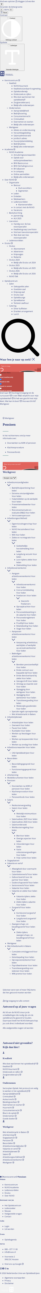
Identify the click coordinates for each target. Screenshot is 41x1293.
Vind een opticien (7, 1)
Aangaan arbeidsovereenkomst (23, 576)
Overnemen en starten (13, 1105)
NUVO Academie (12, 1187)
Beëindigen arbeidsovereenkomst (23, 656)
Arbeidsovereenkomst (16, 568)
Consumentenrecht (11, 1110)
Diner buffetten (20, 308)
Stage (23, 628)
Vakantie (20, 888)
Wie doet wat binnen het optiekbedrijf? (19, 1063)
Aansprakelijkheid (10, 1094)
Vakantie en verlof (15, 863)
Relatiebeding (27, 626)
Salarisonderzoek (19, 824)
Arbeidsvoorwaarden (21, 747)
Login (7, 1226)
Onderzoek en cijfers (12, 1072)
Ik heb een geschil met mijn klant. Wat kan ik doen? (18, 399)
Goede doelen (9, 1118)
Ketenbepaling (23, 957)
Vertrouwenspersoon (21, 515)
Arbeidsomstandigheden (18, 482)
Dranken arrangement (23, 311)
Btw (22, 835)
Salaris (10, 800)
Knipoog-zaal (19, 292)
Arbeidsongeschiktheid (17, 518)
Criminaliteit (8, 1096)
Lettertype (13, 45)
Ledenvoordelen (12, 1190)
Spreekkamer (19, 300)
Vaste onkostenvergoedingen (26, 852)
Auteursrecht (9, 1099)
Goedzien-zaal (20, 289)
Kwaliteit (6, 1066)
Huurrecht (7, 1107)
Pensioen (11, 780)
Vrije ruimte (26, 858)
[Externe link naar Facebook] (3, 1268)
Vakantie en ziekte (24, 891)
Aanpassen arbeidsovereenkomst (23, 634)
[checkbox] (11, 376)
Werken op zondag (25, 744)
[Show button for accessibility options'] (1, 4)
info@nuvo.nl (10, 1252)
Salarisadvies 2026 (24, 822)
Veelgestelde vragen (13, 1213)
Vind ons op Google (13, 1264)
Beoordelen (12, 758)
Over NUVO (9, 1195)
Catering (12, 306)
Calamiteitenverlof (24, 874)
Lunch (16, 314)
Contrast (12, 18)
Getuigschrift (26, 681)
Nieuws (8, 1211)
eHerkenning (12, 775)
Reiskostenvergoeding (21, 805)
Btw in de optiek (10, 1113)
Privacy (8, 1280)
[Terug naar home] (7, 76)
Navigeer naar (8, 478)
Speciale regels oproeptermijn (25, 711)
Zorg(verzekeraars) (11, 1074)
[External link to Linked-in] (8, 1268)
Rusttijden (21, 731)
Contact (8, 1216)
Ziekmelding (26, 565)
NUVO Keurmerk (10, 1069)
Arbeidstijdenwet (14, 717)
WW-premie (22, 973)
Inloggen (21, 1)
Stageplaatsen (13, 860)
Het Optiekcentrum (13, 1205)
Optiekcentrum (11, 281)
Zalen (11, 283)
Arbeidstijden (22, 722)
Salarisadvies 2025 (24, 819)
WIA (18, 535)
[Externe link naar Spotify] (6, 1268)
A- (1, 10)
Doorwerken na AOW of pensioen (21, 443)
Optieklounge (19, 297)
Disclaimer (9, 1283)
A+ (11, 10)
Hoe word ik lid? (29, 401)
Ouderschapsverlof (25, 882)
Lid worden (30, 1)
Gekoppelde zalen (21, 286)
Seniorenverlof (23, 885)
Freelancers (26, 595)
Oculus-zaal (18, 295)
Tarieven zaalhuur (21, 303)
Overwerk (21, 725)
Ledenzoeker (10, 1208)
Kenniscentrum (9, 1177)
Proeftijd (25, 623)
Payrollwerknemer (24, 965)
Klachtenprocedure (15, 447)
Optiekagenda (11, 1239)
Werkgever (9, 418)
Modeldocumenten (20, 777)
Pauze (19, 728)
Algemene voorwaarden (15, 1278)
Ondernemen (9, 1116)
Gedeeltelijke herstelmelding (25, 549)
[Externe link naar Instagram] (1, 1268)
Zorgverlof (21, 907)
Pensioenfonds (13, 452)
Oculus (7, 1193)
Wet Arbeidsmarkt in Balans (24, 714)
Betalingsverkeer (10, 1102)
